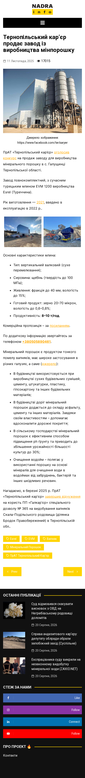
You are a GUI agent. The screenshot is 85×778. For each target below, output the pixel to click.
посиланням (59, 325)
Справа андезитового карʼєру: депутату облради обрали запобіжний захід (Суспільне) (54, 638)
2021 (40, 202)
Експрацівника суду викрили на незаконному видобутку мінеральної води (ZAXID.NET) (55, 664)
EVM (32, 538)
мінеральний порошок (25, 547)
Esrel (13, 538)
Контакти (10, 755)
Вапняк (52, 538)
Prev (14, 571)
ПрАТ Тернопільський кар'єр (29, 555)
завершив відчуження (62, 496)
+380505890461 (36, 341)
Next (70, 571)
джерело (49, 364)
